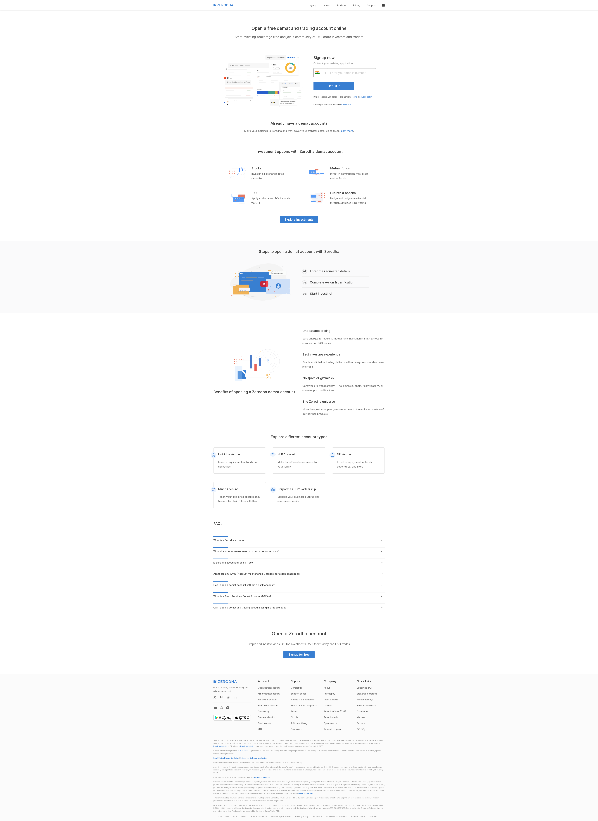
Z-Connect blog (299, 723)
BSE (227, 816)
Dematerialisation (266, 717)
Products (341, 5)
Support (371, 5)
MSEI (243, 816)
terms (354, 97)
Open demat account (269, 687)
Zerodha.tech (331, 717)
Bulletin (294, 711)
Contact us (296, 687)
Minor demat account (269, 693)
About (326, 5)
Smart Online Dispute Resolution (226, 758)
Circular (295, 717)
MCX (235, 816)
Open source (330, 723)
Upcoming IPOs (365, 687)
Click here (346, 104)
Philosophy (329, 693)
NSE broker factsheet (262, 777)
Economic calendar (366, 705)
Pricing (356, 5)
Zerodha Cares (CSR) (335, 711)
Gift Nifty (361, 729)
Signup (312, 5)
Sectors (361, 723)
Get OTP (334, 86)
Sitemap (373, 816)
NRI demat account (267, 699)
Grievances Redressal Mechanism (253, 758)
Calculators (362, 711)
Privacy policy (301, 816)
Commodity (263, 711)
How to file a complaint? (303, 699)
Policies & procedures (281, 816)
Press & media (331, 699)
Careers (328, 705)
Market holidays (365, 699)
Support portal (298, 693)
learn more (346, 130)
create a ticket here (305, 794)
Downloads (296, 729)
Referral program (332, 729)
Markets (361, 717)
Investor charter (358, 816)
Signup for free (299, 654)
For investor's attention (336, 816)
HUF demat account (268, 705)
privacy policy (365, 97)
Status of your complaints (304, 705)
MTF (260, 729)
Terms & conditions (258, 816)
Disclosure (317, 816)
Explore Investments (299, 219)
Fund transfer (265, 723)
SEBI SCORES (243, 751)
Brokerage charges (367, 693)
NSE (220, 816)
